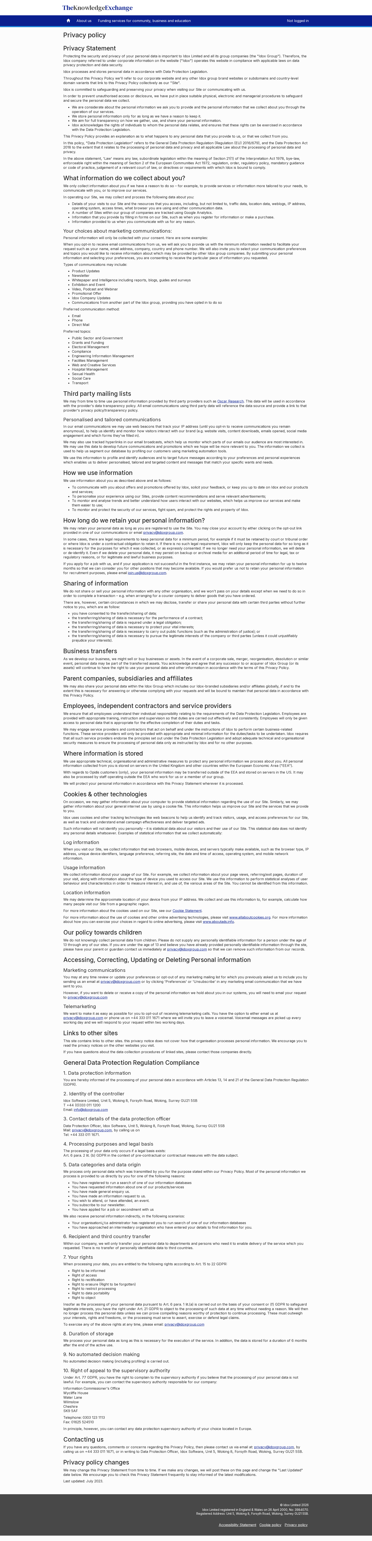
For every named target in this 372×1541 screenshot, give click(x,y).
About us (83, 21)
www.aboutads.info (218, 921)
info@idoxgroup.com (91, 1109)
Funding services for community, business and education (144, 21)
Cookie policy (270, 1525)
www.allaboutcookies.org (249, 917)
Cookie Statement (187, 910)
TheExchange (97, 7)
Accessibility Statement (237, 1525)
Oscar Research (230, 401)
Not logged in (298, 21)
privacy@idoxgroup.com (163, 532)
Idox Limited (292, 1505)
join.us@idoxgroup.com (147, 573)
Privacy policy (296, 1525)
